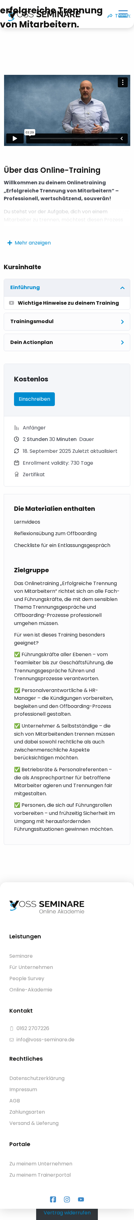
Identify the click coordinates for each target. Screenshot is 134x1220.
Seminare (21, 956)
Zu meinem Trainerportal (40, 1175)
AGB (14, 1100)
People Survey (26, 978)
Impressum (23, 1089)
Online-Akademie (30, 989)
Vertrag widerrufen (67, 1212)
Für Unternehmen (31, 967)
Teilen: (123, 15)
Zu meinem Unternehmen (40, 1163)
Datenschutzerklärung (37, 1078)
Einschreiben (34, 399)
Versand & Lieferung (34, 1123)
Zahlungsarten (27, 1112)
